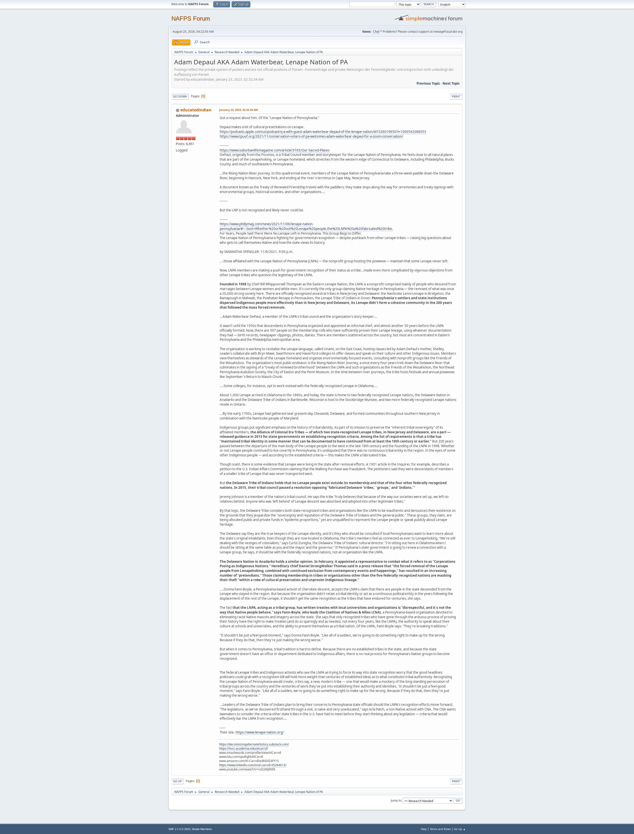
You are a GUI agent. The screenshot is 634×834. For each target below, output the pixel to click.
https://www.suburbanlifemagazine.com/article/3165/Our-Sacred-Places (274, 150)
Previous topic (428, 83)
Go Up (177, 781)
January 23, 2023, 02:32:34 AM (238, 110)
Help (424, 829)
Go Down (180, 96)
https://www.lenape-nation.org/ (260, 732)
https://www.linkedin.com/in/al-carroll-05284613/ (252, 765)
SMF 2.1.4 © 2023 (179, 829)
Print (456, 96)
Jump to (396, 800)
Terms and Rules (440, 829)
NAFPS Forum (190, 18)
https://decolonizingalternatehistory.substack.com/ (254, 744)
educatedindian (195, 110)
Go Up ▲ (460, 829)
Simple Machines (202, 829)
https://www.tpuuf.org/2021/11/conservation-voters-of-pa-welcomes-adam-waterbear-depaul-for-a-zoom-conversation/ (311, 136)
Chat (376, 31)
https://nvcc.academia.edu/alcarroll (243, 748)
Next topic (451, 83)
